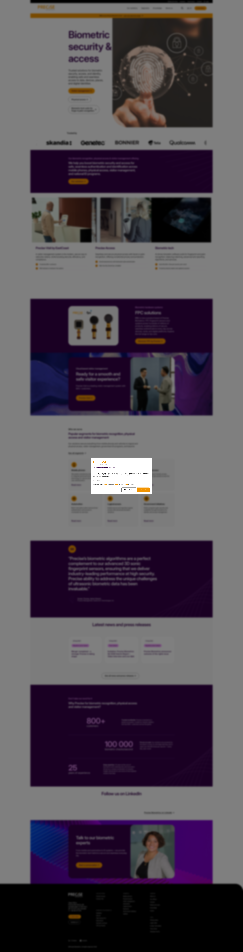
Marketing (131, 484)
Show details (97, 481)
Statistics (121, 484)
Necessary (100, 484)
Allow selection (129, 490)
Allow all (143, 490)
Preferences (110, 484)
